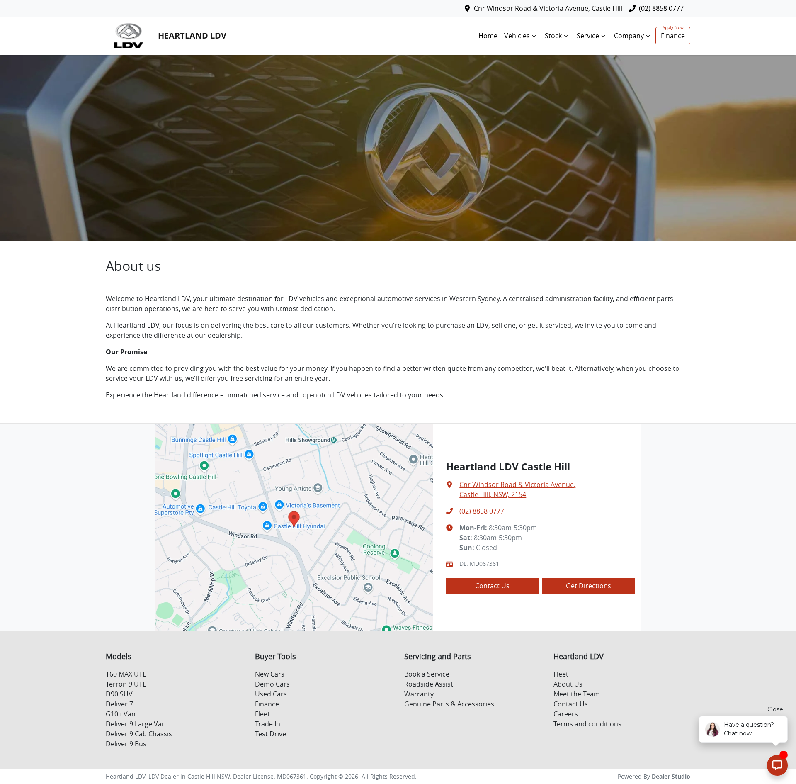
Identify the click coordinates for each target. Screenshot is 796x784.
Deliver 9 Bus (126, 743)
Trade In (267, 723)
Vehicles (517, 35)
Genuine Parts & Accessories (449, 704)
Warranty (419, 694)
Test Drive (270, 733)
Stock (553, 35)
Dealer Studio (671, 776)
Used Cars (271, 694)
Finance (673, 35)
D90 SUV (119, 694)
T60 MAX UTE (126, 674)
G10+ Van (121, 713)
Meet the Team (576, 694)
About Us (567, 684)
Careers (565, 713)
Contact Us (492, 585)
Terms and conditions (587, 723)
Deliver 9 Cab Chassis (139, 733)
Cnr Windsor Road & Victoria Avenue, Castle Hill (548, 8)
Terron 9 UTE (126, 684)
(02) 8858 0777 (661, 8)
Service (588, 35)
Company (629, 35)
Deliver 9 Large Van (136, 723)
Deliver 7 (119, 704)
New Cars (269, 674)
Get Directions (588, 585)
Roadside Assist (428, 684)
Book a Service (426, 674)
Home (488, 35)
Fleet (262, 713)
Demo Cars (272, 684)
